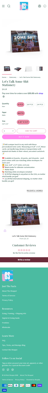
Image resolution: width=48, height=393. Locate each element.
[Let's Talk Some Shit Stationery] (24, 213)
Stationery (12, 77)
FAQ (3, 340)
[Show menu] (3, 6)
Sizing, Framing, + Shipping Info (14, 313)
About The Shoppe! (9, 291)
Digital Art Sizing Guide (11, 318)
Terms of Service (8, 295)
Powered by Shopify (33, 380)
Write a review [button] (24, 259)
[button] (8, 6)
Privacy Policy (7, 300)
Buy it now (24, 137)
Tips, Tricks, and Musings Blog (13, 345)
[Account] (39, 6)
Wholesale (6, 327)
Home (4, 77)
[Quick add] (5, 230)
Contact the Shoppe (9, 350)
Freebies (5, 323)
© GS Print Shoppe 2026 (10, 375)
